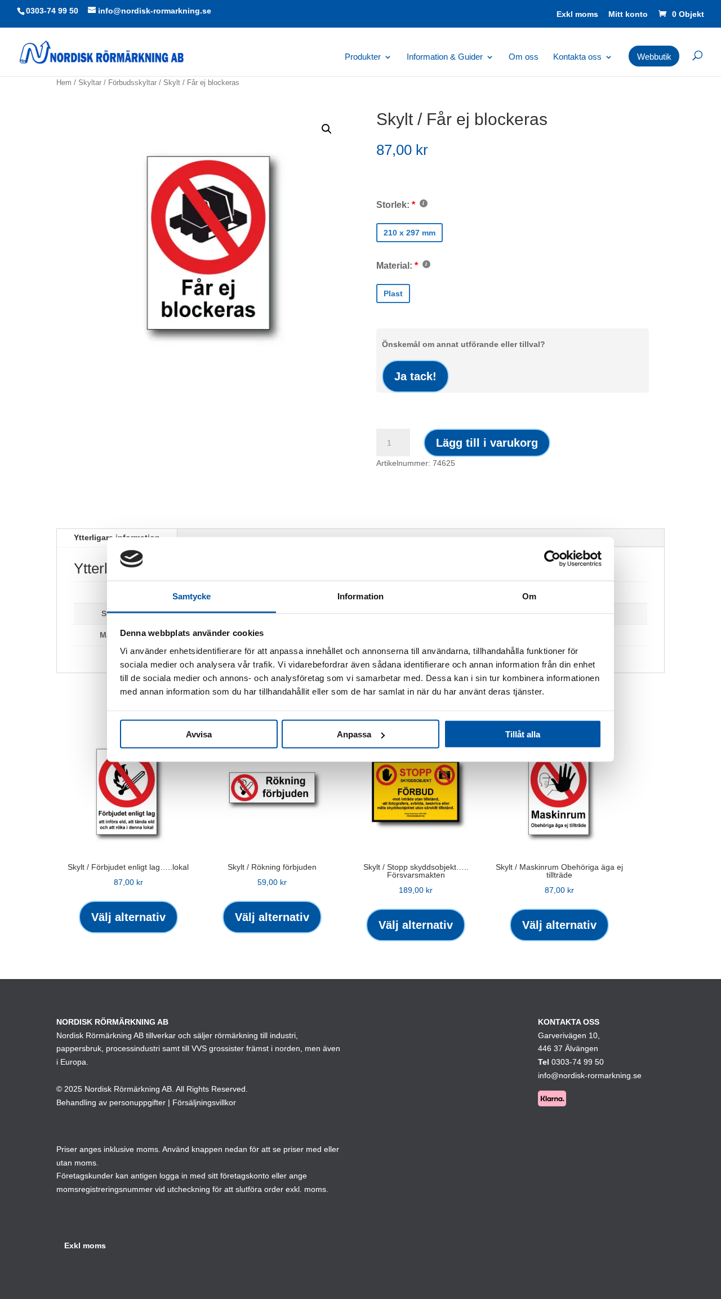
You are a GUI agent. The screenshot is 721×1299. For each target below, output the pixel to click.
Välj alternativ (128, 917)
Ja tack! (415, 376)
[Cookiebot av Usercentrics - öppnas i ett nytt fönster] (552, 558)
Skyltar (89, 82)
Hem (64, 82)
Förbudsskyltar (132, 82)
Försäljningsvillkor (204, 1102)
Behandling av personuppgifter (111, 1102)
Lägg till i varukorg (487, 443)
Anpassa (354, 734)
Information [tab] (360, 595)
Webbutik (654, 56)
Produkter (363, 57)
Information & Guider (445, 57)
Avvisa (199, 734)
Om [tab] (529, 595)
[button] (327, 129)
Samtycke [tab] (191, 595)
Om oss (523, 57)
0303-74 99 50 (52, 10)
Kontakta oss (577, 57)
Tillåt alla (522, 734)
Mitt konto (628, 14)
